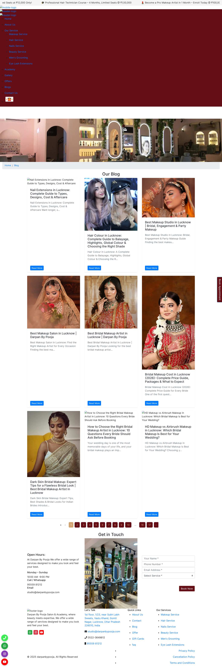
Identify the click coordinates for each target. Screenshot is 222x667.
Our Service (11, 30)
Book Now (187, 588)
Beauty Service (17, 51)
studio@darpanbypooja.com (104, 631)
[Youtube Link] (4, 661)
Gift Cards (138, 638)
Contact (136, 620)
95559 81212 (94, 643)
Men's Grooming (18, 57)
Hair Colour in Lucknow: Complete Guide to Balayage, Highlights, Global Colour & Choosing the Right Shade (108, 241)
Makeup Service (18, 34)
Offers (8, 81)
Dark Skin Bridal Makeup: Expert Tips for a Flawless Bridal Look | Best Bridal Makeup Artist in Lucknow (53, 487)
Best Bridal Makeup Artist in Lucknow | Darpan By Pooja (107, 335)
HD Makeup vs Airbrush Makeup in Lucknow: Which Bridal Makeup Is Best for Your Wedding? (168, 432)
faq (134, 644)
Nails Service (16, 45)
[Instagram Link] (4, 653)
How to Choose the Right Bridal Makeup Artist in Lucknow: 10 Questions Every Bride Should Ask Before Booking (110, 432)
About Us (10, 24)
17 (149, 524)
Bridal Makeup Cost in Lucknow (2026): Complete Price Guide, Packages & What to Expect (167, 378)
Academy (10, 69)
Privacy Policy (187, 650)
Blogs (8, 87)
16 (142, 524)
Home (8, 18)
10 (128, 524)
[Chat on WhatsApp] (4, 645)
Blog (16, 165)
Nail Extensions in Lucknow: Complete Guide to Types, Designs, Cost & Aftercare (50, 193)
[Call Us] (4, 637)
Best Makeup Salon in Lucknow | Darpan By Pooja (53, 335)
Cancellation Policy (184, 656)
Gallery (9, 75)
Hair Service (16, 39)
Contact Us (11, 92)
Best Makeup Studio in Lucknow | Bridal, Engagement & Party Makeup (168, 225)
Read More (37, 268)
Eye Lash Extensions (20, 63)
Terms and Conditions (182, 662)
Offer (135, 632)
